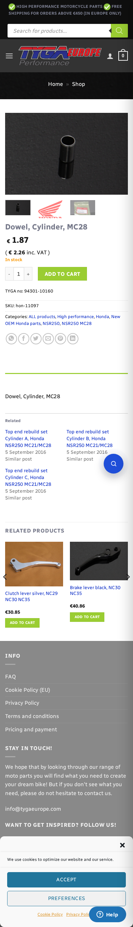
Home (55, 84)
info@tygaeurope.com (33, 809)
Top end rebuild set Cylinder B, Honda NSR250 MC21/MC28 (89, 438)
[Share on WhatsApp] (11, 338)
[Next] (117, 154)
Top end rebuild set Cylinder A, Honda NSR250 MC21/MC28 (28, 438)
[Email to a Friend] (48, 338)
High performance (75, 316)
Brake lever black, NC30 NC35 (95, 590)
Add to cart (62, 274)
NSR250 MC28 (77, 323)
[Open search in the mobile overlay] (68, 31)
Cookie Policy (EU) (27, 690)
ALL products (42, 316)
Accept (66, 880)
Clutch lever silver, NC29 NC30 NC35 (31, 596)
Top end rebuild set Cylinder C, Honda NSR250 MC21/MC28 (28, 477)
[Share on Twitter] (36, 338)
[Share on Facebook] (23, 338)
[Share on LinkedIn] (72, 338)
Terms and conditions (32, 716)
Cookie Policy (50, 914)
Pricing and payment (31, 729)
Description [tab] (20, 379)
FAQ (10, 676)
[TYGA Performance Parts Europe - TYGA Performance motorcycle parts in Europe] (60, 56)
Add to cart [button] (22, 623)
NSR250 (51, 323)
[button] (122, 845)
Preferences (66, 898)
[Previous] (16, 154)
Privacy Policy (79, 914)
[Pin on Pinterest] (60, 338)
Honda (102, 316)
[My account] (110, 55)
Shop (78, 84)
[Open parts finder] (113, 464)
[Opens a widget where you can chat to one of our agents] (107, 915)
